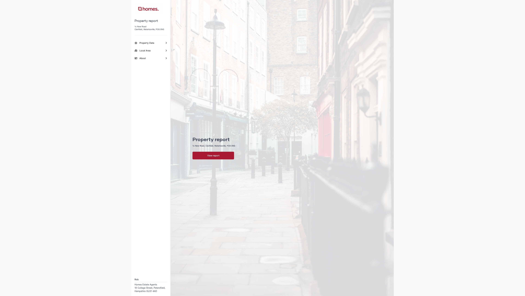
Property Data (146, 43)
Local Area (145, 50)
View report (213, 155)
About (142, 58)
